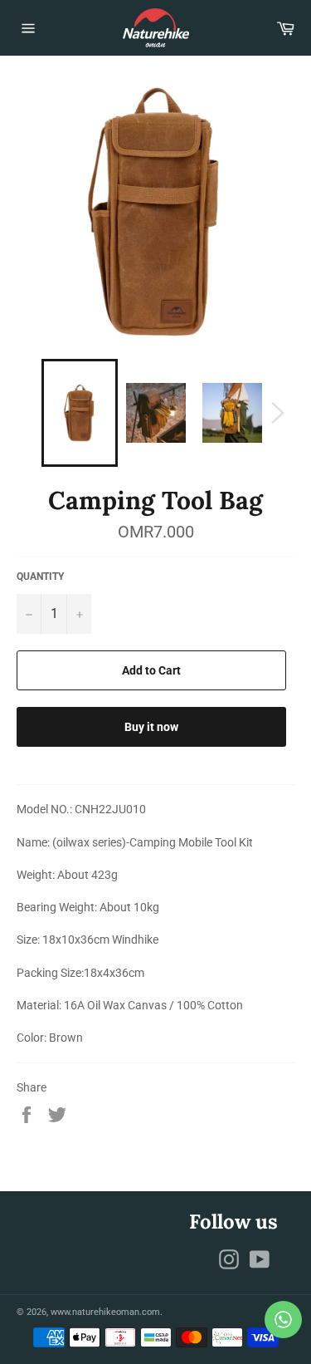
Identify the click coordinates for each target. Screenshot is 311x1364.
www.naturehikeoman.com (105, 1312)
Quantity (40, 576)
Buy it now (151, 727)
